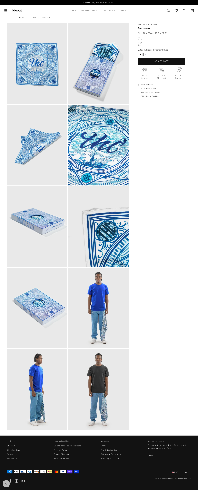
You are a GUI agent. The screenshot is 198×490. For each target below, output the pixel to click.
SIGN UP (71, 454)
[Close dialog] (151, 406)
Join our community (156, 441)
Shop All (11, 446)
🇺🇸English (177, 472)
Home (21, 18)
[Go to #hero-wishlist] (176, 10)
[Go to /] (16, 10)
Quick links (11, 441)
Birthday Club (13, 450)
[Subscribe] (188, 455)
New (74, 10)
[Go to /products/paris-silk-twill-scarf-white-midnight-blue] (145, 54)
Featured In (12, 458)
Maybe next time (70, 461)
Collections (108, 10)
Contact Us (12, 454)
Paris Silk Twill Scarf (41, 18)
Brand (122, 10)
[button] (5, 10)
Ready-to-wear (89, 10)
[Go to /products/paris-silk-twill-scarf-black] (140, 54)
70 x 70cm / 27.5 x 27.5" (140, 41)
